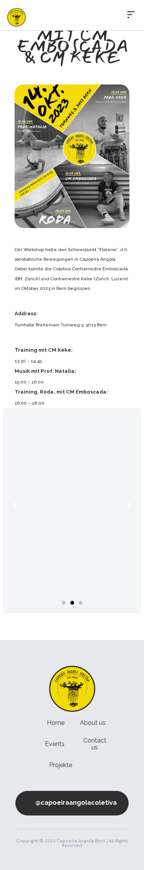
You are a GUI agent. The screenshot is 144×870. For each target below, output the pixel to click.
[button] (131, 15)
